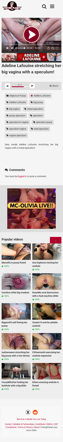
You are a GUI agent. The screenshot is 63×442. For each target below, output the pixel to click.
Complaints (11, 427)
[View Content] (12, 6)
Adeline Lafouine (41, 95)
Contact (8, 424)
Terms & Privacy (25, 427)
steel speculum (41, 129)
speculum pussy (44, 122)
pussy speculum (17, 115)
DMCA (49, 424)
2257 (56, 424)
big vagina (14, 109)
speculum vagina (17, 129)
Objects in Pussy (17, 95)
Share (55, 86)
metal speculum (35, 109)
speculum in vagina (18, 122)
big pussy (38, 102)
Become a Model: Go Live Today (31, 419)
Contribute (40, 424)
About (36, 427)
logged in (22, 176)
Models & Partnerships (23, 424)
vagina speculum (17, 135)
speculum (37, 115)
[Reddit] (35, 413)
